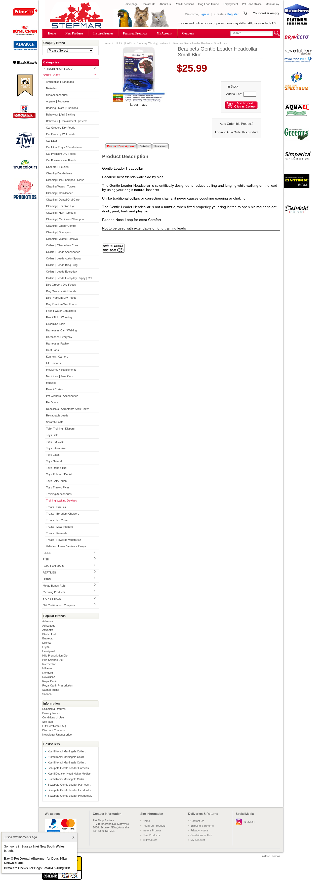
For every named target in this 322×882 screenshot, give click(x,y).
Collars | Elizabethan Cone (62, 245)
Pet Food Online (252, 4)
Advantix (47, 629)
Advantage (48, 625)
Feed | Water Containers (61, 310)
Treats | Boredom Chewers (62, 513)
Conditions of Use (53, 717)
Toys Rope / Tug (56, 467)
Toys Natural (54, 461)
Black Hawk (49, 634)
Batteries (51, 88)
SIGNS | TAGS (52, 598)
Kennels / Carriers (57, 356)
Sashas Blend (50, 689)
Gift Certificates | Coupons (59, 605)
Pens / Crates (54, 389)
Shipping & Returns (54, 708)
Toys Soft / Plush (56, 480)
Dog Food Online (208, 4)
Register (232, 14)
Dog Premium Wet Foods (61, 304)
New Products (74, 33)
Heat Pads (52, 350)
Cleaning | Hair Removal (60, 212)
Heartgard (48, 651)
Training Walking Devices (61, 500)
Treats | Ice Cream (57, 520)
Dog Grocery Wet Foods (61, 291)
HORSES (48, 579)
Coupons (188, 33)
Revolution (48, 676)
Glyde (46, 646)
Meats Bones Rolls (54, 585)
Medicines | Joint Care (59, 376)
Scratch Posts (54, 422)
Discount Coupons (53, 730)
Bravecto (47, 638)
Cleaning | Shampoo (58, 232)
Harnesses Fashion (58, 343)
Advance (47, 621)
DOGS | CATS (51, 75)
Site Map (47, 721)
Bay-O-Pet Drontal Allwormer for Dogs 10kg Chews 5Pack (35, 860)
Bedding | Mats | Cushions (62, 107)
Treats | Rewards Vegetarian (63, 539)
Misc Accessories (57, 94)
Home (52, 33)
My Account (164, 33)
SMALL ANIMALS (53, 565)
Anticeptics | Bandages (60, 81)
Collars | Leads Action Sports (63, 258)
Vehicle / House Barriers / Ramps (66, 546)
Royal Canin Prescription (57, 685)
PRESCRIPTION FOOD (57, 68)
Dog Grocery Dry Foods (61, 284)
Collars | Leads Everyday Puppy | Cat (69, 278)
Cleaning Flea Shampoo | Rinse (65, 179)
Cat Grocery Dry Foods (60, 127)
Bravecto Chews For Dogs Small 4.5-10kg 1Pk (37, 868)
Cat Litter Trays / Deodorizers (64, 147)
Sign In (204, 14)
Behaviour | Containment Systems (67, 121)
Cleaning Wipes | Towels (61, 186)
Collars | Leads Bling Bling (61, 264)
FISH (46, 559)
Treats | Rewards (56, 533)
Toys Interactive (56, 448)
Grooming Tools (55, 323)
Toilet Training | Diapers (60, 428)
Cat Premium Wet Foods (61, 160)
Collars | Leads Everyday (61, 271)
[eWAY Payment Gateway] (62, 878)
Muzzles (51, 382)
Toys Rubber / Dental (59, 474)
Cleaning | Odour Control (61, 225)
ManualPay (272, 4)
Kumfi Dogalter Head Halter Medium (69, 773)
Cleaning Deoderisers (59, 173)
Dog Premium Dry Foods (61, 297)
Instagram (249, 821)
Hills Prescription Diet (55, 655)
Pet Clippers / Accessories (62, 395)
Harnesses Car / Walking (61, 330)
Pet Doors (52, 402)
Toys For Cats (55, 441)
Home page (131, 4)
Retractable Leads (57, 415)
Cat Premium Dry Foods (61, 153)
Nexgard (47, 672)
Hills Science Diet (52, 659)
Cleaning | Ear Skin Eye (60, 206)
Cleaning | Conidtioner (59, 193)
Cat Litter (51, 140)
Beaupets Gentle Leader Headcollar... (70, 790)
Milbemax (48, 668)
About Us (165, 4)
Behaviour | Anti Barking (60, 114)
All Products (150, 839)
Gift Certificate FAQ (54, 725)
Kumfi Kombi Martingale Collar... (67, 751)
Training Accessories (59, 493)
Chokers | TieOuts (57, 166)
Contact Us (148, 4)
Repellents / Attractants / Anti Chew (67, 408)
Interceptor (49, 664)
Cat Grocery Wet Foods (60, 134)
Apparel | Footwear (57, 101)
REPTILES (49, 572)
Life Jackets (53, 363)
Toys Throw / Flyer (57, 487)
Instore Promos (103, 33)
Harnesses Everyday (59, 336)
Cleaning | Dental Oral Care (62, 199)
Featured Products (135, 33)
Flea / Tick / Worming (59, 317)
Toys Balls (52, 435)
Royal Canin (49, 681)
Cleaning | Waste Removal (62, 238)
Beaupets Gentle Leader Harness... (69, 768)
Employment (230, 4)
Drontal (46, 642)
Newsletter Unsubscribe (57, 734)
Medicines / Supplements (61, 369)
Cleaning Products (54, 592)
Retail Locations (184, 4)
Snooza (47, 694)
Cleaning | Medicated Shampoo (65, 219)
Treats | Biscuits (56, 507)
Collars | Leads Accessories (63, 251)
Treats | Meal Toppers (59, 526)
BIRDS (47, 552)
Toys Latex (53, 454)
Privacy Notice (51, 713)
